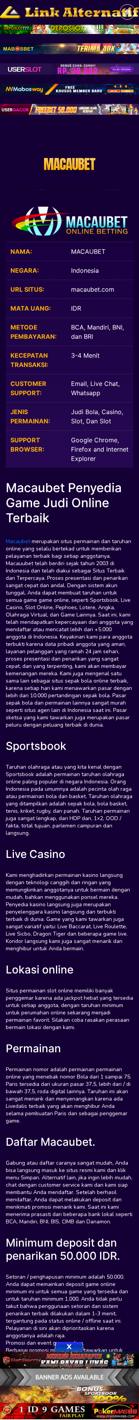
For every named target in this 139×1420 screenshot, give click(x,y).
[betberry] (69, 1359)
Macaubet (18, 541)
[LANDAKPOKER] (69, 1394)
